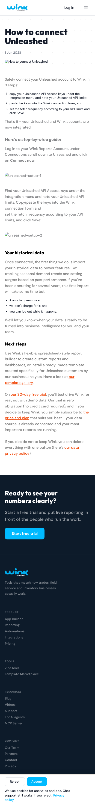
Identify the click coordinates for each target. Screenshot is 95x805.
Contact (11, 760)
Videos (10, 705)
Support (11, 711)
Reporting (12, 625)
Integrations (14, 637)
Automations (14, 631)
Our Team (12, 748)
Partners (11, 754)
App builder (14, 619)
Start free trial (25, 533)
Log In (69, 7)
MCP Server (13, 723)
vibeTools (12, 668)
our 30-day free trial (28, 394)
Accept (36, 781)
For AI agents (15, 717)
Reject (15, 781)
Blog (8, 698)
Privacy (10, 766)
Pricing (10, 644)
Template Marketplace (22, 674)
